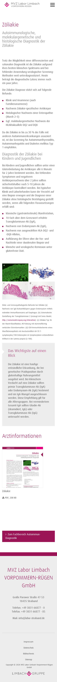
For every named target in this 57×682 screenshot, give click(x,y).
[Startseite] (21, 4)
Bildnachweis (28, 653)
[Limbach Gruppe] (28, 673)
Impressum (28, 642)
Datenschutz (29, 648)
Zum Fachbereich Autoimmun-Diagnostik (22, 536)
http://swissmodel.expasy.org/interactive (18, 320)
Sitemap (28, 659)
